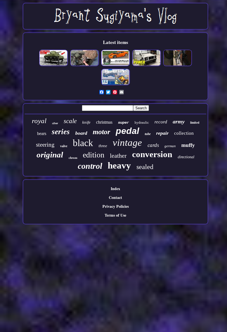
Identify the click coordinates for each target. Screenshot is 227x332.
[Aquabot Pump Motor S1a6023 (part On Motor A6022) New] (115, 84)
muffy (188, 145)
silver (55, 123)
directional (186, 157)
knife (86, 122)
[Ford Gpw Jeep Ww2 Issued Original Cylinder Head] (84, 65)
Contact (115, 197)
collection (184, 133)
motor (101, 132)
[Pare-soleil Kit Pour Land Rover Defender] (146, 65)
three (103, 146)
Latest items (115, 42)
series (61, 132)
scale (70, 121)
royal (39, 120)
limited (194, 122)
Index (115, 188)
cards (153, 145)
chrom (73, 157)
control (90, 165)
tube (148, 134)
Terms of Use (115, 215)
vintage (127, 142)
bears (41, 133)
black (83, 143)
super (123, 122)
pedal (127, 131)
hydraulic (142, 122)
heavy (119, 165)
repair (162, 133)
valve (63, 146)
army (179, 121)
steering (45, 144)
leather (118, 155)
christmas (104, 122)
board (81, 133)
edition (93, 155)
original (50, 154)
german (170, 146)
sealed (144, 166)
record (160, 121)
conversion (152, 154)
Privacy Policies (115, 206)
